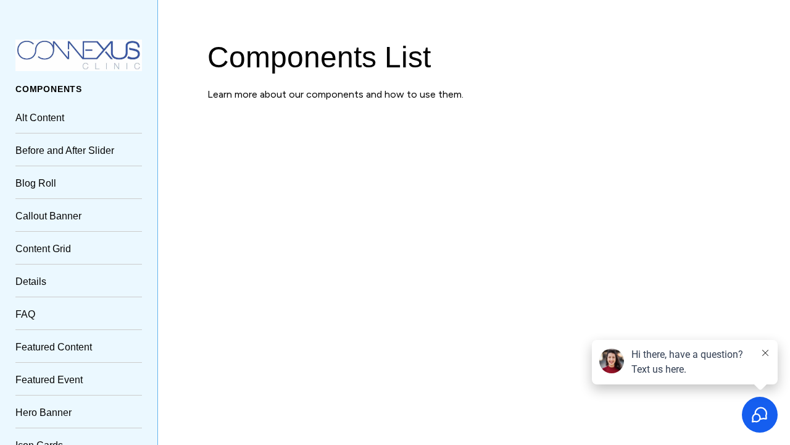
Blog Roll (35, 183)
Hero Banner (43, 412)
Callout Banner (48, 216)
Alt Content (39, 117)
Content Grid (43, 249)
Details (30, 281)
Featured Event (49, 380)
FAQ (25, 314)
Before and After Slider (64, 150)
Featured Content (53, 347)
